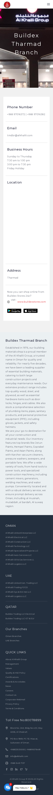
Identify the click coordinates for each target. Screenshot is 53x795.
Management (12, 664)
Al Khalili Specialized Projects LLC (22, 551)
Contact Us (11, 695)
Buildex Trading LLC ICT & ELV (20, 618)
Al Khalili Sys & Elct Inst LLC (18, 592)
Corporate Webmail (15, 699)
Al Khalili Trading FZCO (17, 587)
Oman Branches (13, 636)
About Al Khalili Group (16, 659)
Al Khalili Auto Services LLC (19, 555)
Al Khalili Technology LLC (18, 546)
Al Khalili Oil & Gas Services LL (20, 559)
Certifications (12, 677)
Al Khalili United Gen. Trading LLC (22, 583)
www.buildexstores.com (31, 301)
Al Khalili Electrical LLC (16, 537)
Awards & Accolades (15, 682)
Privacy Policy (12, 704)
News (8, 686)
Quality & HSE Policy (15, 673)
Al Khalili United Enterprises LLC (21, 533)
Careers (9, 690)
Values (9, 668)
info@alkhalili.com (19, 756)
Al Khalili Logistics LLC (16, 564)
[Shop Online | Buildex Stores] (26, 769)
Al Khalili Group (17, 779)
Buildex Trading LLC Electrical (20, 614)
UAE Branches (12, 640)
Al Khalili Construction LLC (18, 542)
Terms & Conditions (15, 708)
